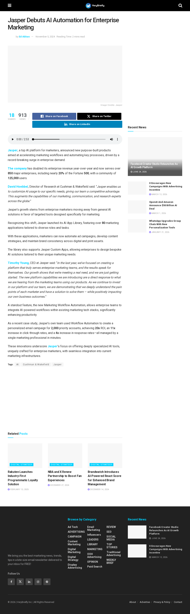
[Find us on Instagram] (38, 581)
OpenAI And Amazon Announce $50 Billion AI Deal (163, 205)
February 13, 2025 (19, 489)
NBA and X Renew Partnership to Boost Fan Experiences (65, 476)
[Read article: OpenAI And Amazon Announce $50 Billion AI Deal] (137, 207)
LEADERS (93, 539)
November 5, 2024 (45, 36)
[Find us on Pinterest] (46, 581)
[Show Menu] (9, 5)
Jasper (13, 150)
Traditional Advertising (114, 554)
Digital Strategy (21, 464)
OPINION (92, 561)
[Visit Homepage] (95, 5)
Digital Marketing (74, 551)
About (132, 602)
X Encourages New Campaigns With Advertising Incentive (165, 186)
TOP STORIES (112, 546)
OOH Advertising (94, 555)
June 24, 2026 (139, 172)
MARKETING (94, 549)
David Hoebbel (18, 186)
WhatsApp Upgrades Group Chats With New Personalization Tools (165, 224)
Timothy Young (18, 263)
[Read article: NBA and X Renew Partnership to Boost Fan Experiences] (65, 455)
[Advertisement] (65, 399)
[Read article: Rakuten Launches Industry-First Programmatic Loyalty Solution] (25, 455)
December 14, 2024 (99, 489)
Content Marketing (74, 543)
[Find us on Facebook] (11, 581)
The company (17, 168)
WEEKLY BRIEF (111, 561)
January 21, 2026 (160, 232)
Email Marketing (93, 528)
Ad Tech (73, 526)
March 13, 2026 (159, 194)
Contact (178, 602)
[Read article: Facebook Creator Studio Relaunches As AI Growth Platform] (155, 156)
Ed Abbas (24, 36)
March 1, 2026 (158, 213)
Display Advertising (75, 566)
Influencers (94, 534)
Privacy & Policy (162, 602)
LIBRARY (92, 544)
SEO (109, 531)
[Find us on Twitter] (20, 581)
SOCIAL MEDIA (111, 538)
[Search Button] (180, 5)
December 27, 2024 (59, 485)
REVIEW (111, 526)
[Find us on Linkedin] (29, 581)
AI (17, 364)
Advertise (145, 602)
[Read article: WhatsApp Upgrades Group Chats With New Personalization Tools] (137, 226)
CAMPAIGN (74, 536)
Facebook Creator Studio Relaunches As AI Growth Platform (164, 530)
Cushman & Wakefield (36, 364)
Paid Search (94, 566)
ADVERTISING (76, 531)
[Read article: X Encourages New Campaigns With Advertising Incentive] (137, 188)
